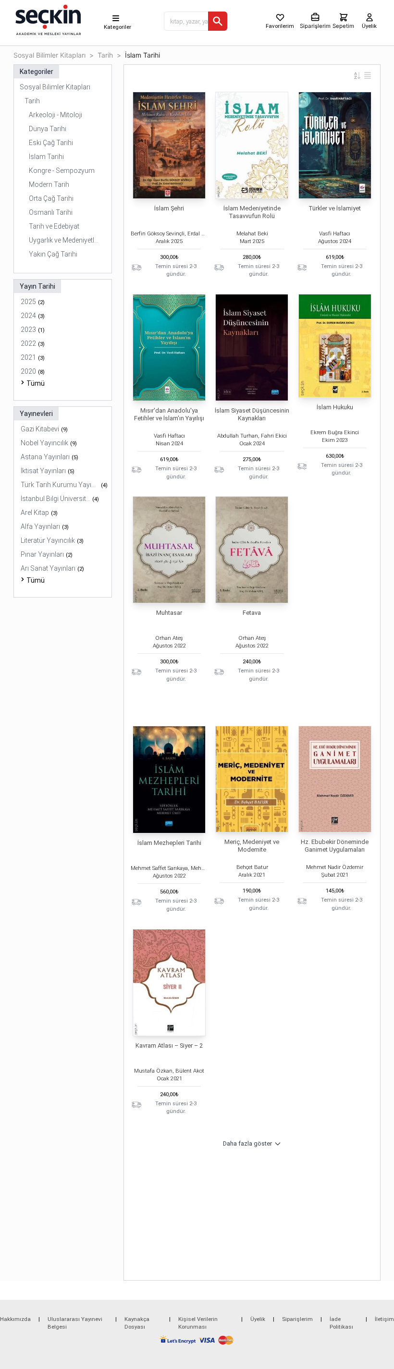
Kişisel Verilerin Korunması (198, 1323)
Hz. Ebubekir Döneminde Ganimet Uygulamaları (335, 845)
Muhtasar (169, 612)
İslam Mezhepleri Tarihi (169, 842)
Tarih (105, 55)
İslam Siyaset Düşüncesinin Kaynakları (252, 414)
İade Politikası (341, 1323)
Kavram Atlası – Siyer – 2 (169, 1045)
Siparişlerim (297, 1319)
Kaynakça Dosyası (136, 1323)
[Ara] (217, 21)
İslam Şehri (169, 208)
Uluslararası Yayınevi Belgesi (75, 1323)
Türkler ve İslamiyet (334, 208)
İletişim (384, 1319)
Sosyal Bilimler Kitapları (49, 55)
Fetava (252, 612)
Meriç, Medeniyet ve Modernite (251, 845)
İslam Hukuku (335, 407)
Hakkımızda (15, 1319)
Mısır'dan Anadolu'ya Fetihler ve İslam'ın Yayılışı (169, 414)
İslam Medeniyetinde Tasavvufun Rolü (252, 212)
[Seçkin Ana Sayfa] (47, 19)
